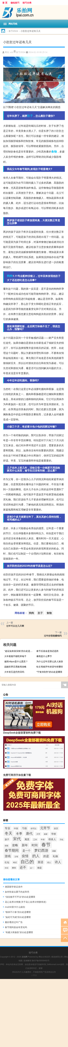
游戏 (8, 856)
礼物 (55, 856)
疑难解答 (27, 960)
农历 (56, 828)
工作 (35, 839)
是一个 (26, 850)
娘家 (45, 834)
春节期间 (12, 850)
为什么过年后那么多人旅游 (49, 661)
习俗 (24, 828)
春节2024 (13, 30)
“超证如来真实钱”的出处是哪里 (19, 650)
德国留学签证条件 (14, 886)
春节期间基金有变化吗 (16, 927)
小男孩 (34, 975)
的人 (36, 855)
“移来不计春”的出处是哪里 (18, 911)
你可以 (33, 828)
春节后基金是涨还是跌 (47, 650)
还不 (23, 867)
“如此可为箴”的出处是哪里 (18, 917)
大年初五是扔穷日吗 (14, 671)
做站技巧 (15, 2)
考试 (15, 862)
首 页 (4, 2)
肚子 (30, 116)
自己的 (27, 861)
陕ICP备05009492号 (40, 960)
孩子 (7, 839)
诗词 (6, 868)
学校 (53, 833)
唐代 (29, 833)
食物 (54, 151)
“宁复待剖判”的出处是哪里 (49, 671)
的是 (46, 856)
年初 (43, 839)
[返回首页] (64, 922)
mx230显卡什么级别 (15, 906)
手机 (61, 839)
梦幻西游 (41, 850)
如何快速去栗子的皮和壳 (17, 891)
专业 (7, 828)
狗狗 (10, 276)
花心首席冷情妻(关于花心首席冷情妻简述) (25, 901)
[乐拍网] (34, 12)
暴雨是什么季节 (44, 656)
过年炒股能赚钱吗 (53, 635)
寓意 (27, 839)
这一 (32, 868)
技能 (6, 845)
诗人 (58, 862)
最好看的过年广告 (14, 922)
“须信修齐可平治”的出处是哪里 (20, 896)
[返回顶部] (64, 937)
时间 (35, 845)
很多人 (52, 839)
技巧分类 (27, 2)
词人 (49, 862)
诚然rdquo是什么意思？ (16, 661)
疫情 (25, 855)
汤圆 (54, 850)
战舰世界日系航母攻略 (15, 666)
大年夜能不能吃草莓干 (15, 656)
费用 (14, 867)
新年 (25, 845)
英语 (40, 862)
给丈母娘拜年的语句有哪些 (49, 666)
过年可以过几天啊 (15, 625)
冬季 (19, 833)
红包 (7, 862)
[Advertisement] (34, 1013)
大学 (38, 833)
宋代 (17, 838)
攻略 (15, 845)
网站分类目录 (44, 956)
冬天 (8, 833)
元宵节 (45, 827)
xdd (11, 52)
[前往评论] (64, 930)
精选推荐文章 (57, 956)
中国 (16, 828)
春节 (46, 844)
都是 (39, 867)
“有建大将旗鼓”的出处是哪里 (19, 932)
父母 (16, 856)
